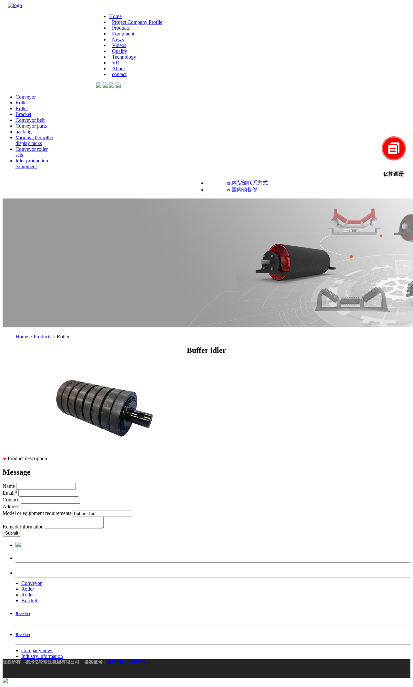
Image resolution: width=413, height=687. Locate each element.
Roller (21, 102)
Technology (124, 57)
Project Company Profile (137, 22)
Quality (119, 51)
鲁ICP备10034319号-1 (128, 662)
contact (119, 74)
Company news (37, 650)
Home (115, 16)
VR (115, 62)
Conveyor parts (31, 126)
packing (23, 131)
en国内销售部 (242, 189)
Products (121, 28)
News (118, 39)
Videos (119, 45)
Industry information (42, 656)
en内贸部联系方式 (247, 183)
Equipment (123, 33)
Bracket (23, 114)
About (118, 68)
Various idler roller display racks (34, 140)
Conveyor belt (30, 120)
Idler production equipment (31, 163)
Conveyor (25, 97)
